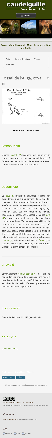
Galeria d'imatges (22, 59)
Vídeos (37, 59)
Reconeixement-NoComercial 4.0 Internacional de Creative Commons (25, 405)
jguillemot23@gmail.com (28, 419)
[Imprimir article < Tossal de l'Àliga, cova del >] (48, 78)
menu (27, 15)
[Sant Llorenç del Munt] (26, 6)
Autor (8, 59)
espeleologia (8, 377)
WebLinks (10, 65)
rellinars (20, 377)
